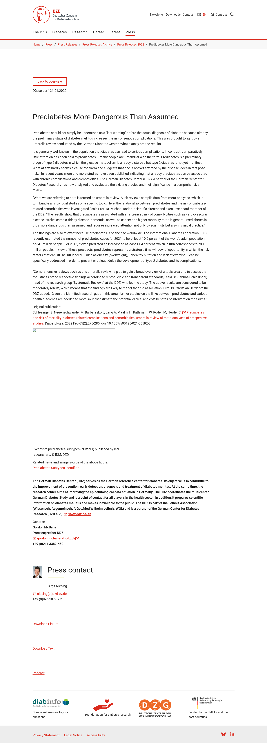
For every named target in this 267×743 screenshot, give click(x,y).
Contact (188, 15)
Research (80, 32)
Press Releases (67, 44)
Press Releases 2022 (130, 44)
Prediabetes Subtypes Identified (56, 468)
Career (98, 32)
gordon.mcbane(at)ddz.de (56, 538)
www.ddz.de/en (79, 514)
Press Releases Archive (97, 44)
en (204, 15)
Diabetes (59, 32)
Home (36, 44)
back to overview (49, 81)
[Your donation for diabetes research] (108, 705)
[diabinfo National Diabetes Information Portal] (56, 703)
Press (130, 32)
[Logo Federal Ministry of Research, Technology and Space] (211, 703)
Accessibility (96, 735)
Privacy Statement (46, 735)
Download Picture (45, 624)
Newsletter (157, 15)
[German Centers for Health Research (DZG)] (160, 708)
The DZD (40, 32)
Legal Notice (73, 735)
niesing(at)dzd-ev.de (52, 594)
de (199, 15)
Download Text (44, 648)
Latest (115, 32)
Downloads (173, 15)
